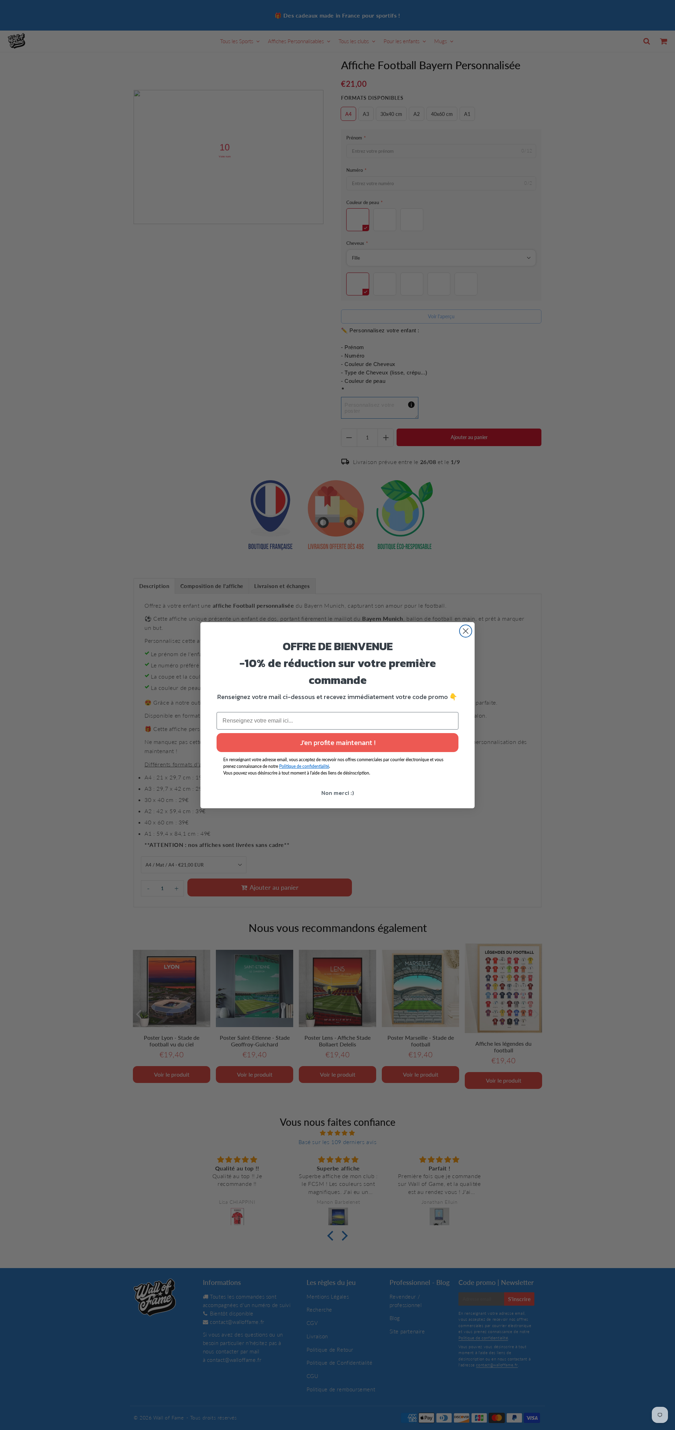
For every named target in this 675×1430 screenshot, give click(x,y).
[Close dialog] (465, 631)
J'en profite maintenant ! (337, 742)
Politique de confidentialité (304, 766)
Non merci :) (337, 793)
